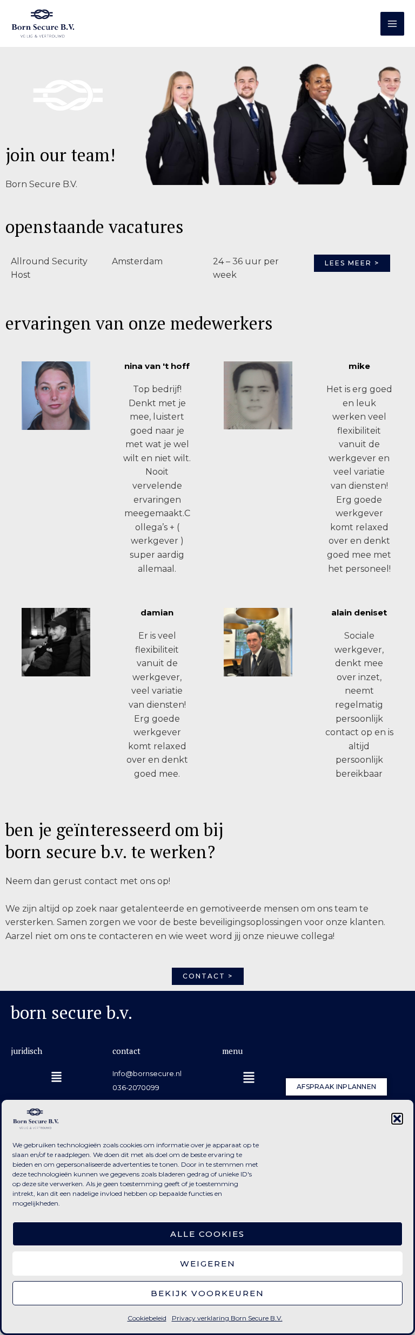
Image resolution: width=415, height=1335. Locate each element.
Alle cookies (207, 1234)
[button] (397, 1118)
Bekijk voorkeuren (207, 1293)
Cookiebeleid (147, 1318)
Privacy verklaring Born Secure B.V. (227, 1318)
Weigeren (208, 1263)
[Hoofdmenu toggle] (392, 24)
